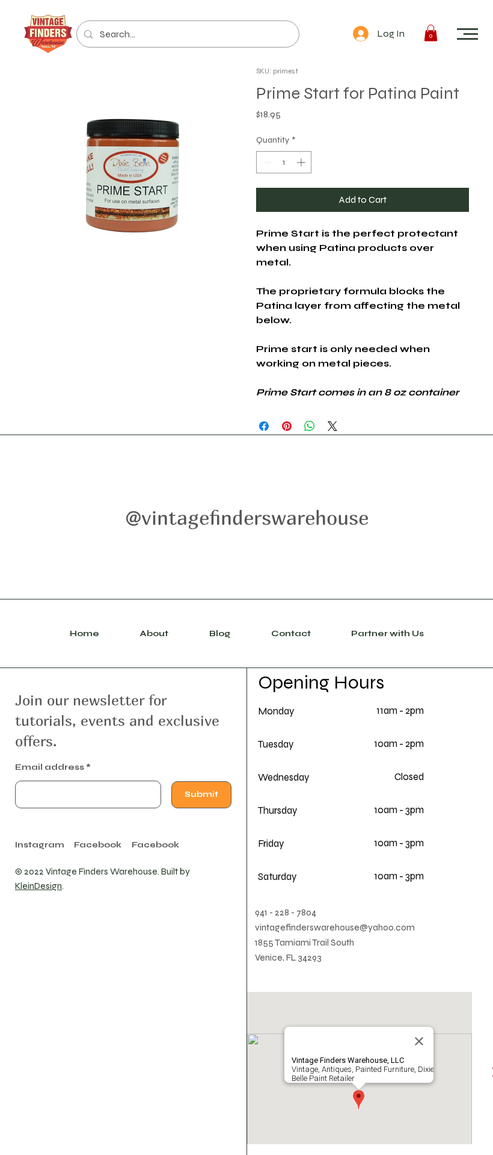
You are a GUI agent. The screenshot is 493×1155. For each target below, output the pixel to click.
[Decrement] (265, 162)
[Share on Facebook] (264, 426)
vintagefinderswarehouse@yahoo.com (335, 927)
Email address (49, 767)
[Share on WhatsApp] (309, 426)
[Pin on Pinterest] (287, 426)
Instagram (39, 845)
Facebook (155, 845)
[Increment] (302, 162)
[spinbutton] (284, 162)
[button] (467, 34)
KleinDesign (38, 886)
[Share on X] (332, 426)
